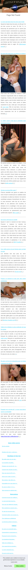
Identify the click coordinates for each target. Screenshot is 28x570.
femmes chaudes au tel (9, 320)
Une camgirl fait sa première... (9, 546)
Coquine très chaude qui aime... (10, 469)
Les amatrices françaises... (8, 539)
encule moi (18, 271)
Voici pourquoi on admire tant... (9, 490)
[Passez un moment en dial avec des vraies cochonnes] (13, 290)
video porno (4, 338)
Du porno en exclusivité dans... (9, 529)
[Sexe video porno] (14, 6)
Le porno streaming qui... (8, 549)
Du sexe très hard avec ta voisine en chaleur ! (13, 53)
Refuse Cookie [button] (8, 566)
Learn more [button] (14, 562)
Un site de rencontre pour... (8, 511)
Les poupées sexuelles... (8, 462)
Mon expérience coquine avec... (10, 508)
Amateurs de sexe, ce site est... (9, 452)
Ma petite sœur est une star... (9, 459)
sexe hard (5, 107)
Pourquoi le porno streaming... (9, 536)
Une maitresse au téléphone (9, 518)
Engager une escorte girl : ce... (9, 466)
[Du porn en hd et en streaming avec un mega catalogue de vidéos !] (13, 373)
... (5, 46)
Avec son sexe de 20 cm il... (9, 473)
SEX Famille (17, 242)
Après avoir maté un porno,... (9, 476)
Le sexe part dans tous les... (9, 501)
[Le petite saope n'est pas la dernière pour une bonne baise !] (13, 143)
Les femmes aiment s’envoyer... (10, 521)
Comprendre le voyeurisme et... (10, 532)
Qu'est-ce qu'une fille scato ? (9, 190)
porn (20, 400)
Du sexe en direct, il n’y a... (8, 487)
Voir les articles (5, 446)
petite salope (9, 183)
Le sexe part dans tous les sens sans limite (12, 21)
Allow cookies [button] (20, 566)
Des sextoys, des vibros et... (9, 480)
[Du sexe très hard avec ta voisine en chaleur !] (13, 73)
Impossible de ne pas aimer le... (10, 483)
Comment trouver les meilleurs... (10, 497)
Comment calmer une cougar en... (10, 514)
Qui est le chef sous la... (8, 553)
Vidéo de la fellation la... (8, 542)
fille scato (15, 212)
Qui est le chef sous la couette (9, 219)
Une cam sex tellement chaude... (10, 504)
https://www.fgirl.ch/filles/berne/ (9, 436)
